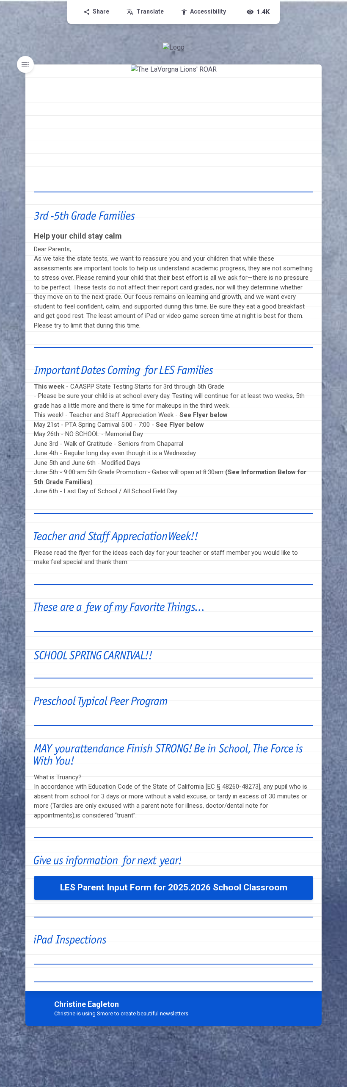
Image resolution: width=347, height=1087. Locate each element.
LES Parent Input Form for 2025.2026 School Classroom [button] (173, 887)
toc (25, 64)
